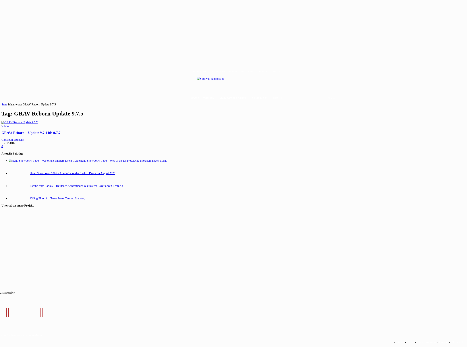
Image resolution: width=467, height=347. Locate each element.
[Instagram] (13, 312)
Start (4, 104)
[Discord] (35, 312)
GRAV (5, 125)
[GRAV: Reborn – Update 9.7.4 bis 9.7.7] (19, 122)
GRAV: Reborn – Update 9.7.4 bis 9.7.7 (31, 133)
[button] (336, 98)
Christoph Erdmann (12, 139)
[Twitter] (24, 312)
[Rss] (47, 312)
